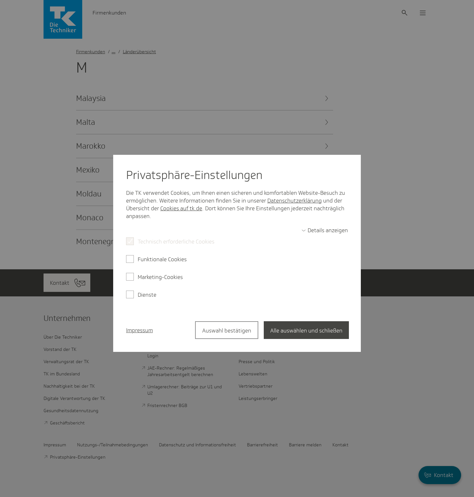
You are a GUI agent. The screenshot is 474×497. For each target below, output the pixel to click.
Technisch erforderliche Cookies (176, 241)
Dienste (147, 294)
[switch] (324, 230)
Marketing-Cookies (160, 277)
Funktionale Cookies (162, 259)
